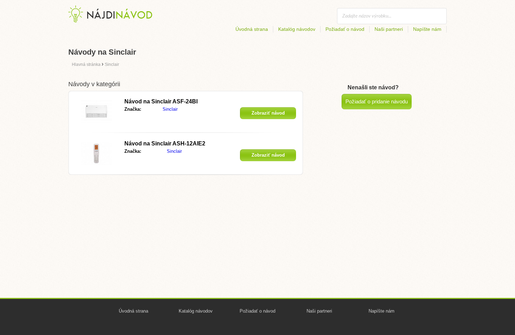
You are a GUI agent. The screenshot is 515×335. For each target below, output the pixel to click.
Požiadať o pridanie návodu (376, 101)
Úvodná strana (251, 29)
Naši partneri (389, 29)
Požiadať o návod (344, 29)
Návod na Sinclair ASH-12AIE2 (164, 143)
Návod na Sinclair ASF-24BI (161, 101)
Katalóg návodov (296, 29)
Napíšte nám (427, 29)
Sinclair (170, 109)
